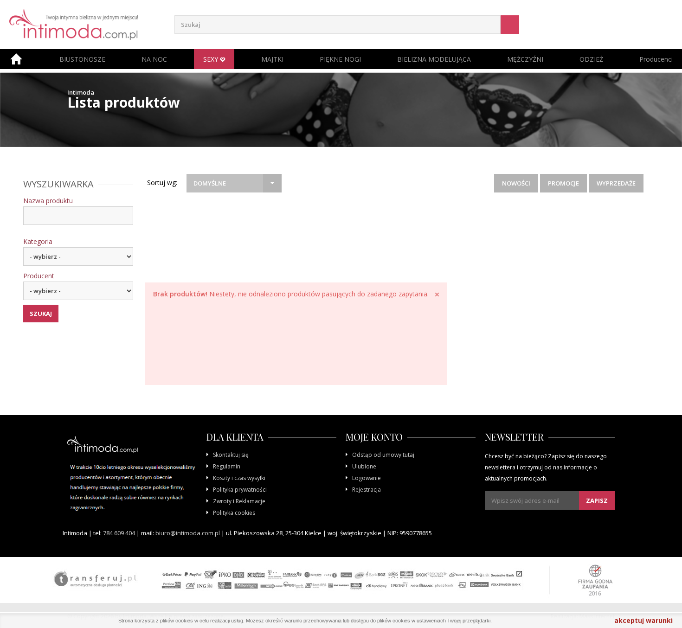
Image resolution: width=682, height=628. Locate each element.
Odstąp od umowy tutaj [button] (383, 455)
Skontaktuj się (231, 455)
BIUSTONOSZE (82, 59)
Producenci (656, 59)
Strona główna (16, 59)
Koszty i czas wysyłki (239, 478)
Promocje (563, 183)
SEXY (211, 59)
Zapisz (597, 500)
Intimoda (80, 92)
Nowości (516, 183)
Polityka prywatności (240, 489)
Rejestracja (366, 489)
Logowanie (366, 478)
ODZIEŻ (591, 59)
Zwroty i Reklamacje (239, 501)
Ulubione (364, 466)
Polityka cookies (234, 513)
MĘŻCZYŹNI (525, 59)
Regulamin (226, 466)
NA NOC (154, 59)
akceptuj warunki (643, 620)
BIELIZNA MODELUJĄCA (434, 59)
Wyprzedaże (616, 183)
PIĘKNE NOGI (340, 59)
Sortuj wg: (162, 182)
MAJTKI (272, 59)
